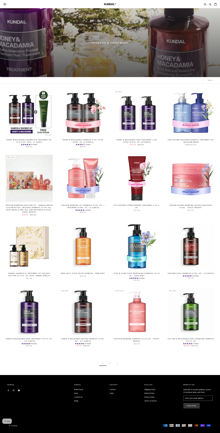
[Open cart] (215, 4)
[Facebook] (8, 390)
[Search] (210, 4)
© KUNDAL (13, 426)
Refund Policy (149, 393)
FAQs (112, 393)
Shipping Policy (149, 389)
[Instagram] (13, 390)
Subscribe (191, 406)
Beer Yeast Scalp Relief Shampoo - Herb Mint (83, 273)
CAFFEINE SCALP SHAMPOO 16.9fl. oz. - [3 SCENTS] (191, 273)
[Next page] (117, 363)
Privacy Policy (149, 397)
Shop (76, 393)
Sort (210, 80)
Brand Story (78, 389)
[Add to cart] (50, 92)
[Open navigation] (4, 4)
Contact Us (78, 397)
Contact (113, 389)
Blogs (76, 401)
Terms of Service (150, 401)
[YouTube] (19, 390)
